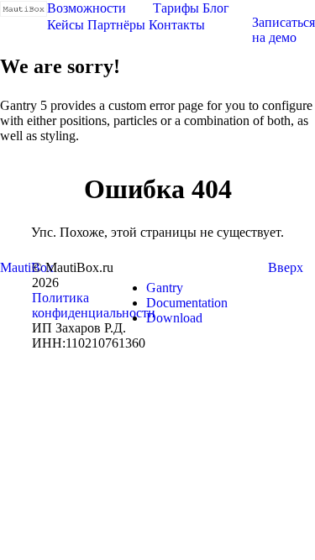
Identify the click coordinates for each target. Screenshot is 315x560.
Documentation (187, 303)
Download (174, 318)
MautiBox (27, 267)
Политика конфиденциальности (93, 305)
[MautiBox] (23, 7)
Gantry (164, 287)
